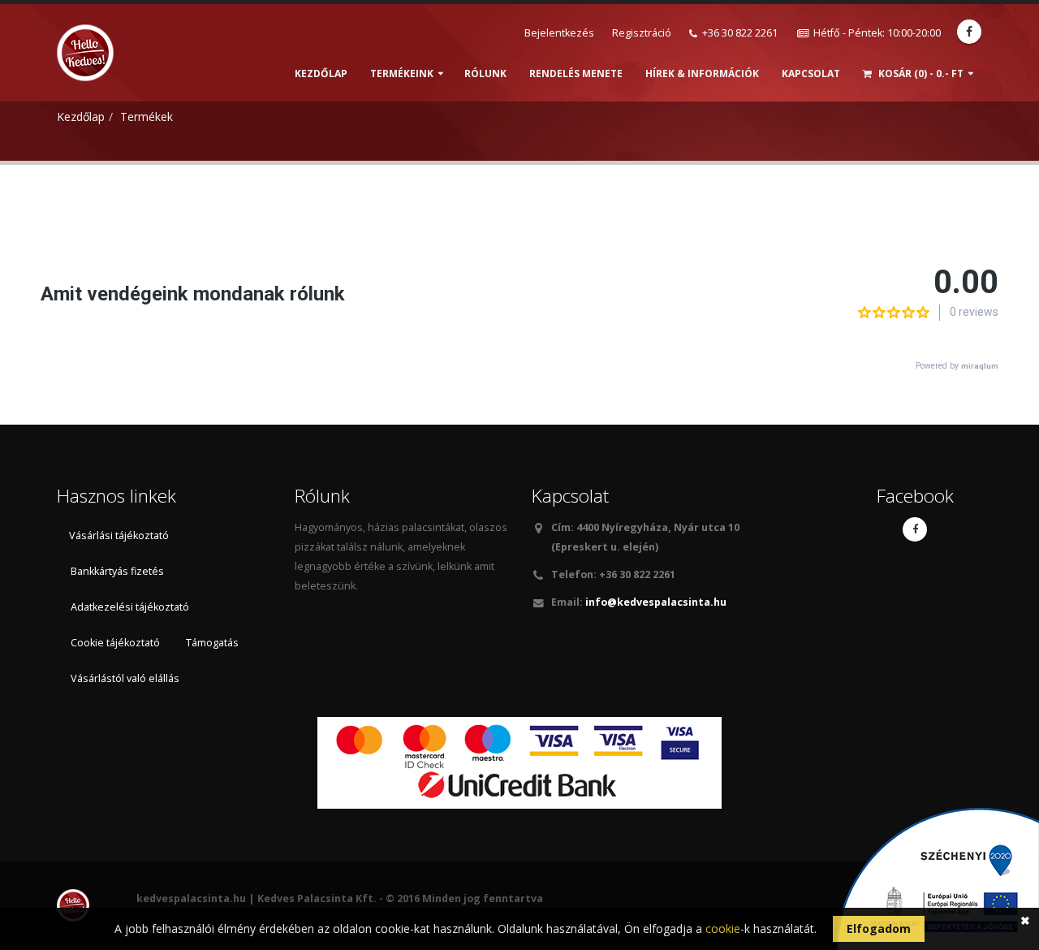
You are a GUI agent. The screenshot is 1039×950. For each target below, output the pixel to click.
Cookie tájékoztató (115, 643)
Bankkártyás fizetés (117, 571)
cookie (722, 928)
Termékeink (401, 73)
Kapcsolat (811, 73)
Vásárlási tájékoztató (119, 535)
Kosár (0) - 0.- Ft (920, 73)
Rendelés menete (576, 73)
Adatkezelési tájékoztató (130, 607)
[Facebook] (969, 31)
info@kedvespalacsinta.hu (654, 602)
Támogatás (212, 643)
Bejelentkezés (559, 33)
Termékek (146, 116)
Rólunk (485, 73)
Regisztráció (641, 33)
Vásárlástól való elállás (125, 678)
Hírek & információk (702, 73)
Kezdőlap (321, 73)
